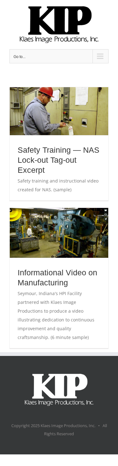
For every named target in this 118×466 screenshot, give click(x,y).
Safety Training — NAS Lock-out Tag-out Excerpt (58, 160)
